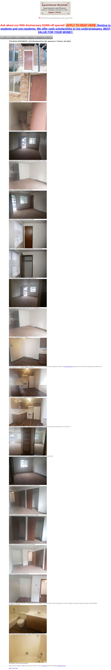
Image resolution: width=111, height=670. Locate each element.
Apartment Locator (61, 665)
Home (10, 668)
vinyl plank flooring (68, 366)
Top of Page (15, 668)
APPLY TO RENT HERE (81, 25)
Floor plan (44, 665)
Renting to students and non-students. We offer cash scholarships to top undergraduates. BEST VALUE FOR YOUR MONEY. (56, 29)
